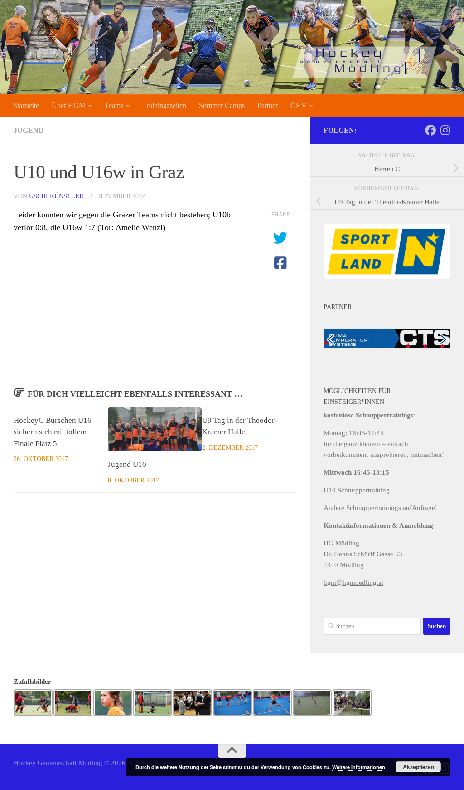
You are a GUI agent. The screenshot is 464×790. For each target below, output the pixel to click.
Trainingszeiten (164, 105)
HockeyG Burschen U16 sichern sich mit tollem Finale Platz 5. (53, 432)
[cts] (387, 338)
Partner (267, 105)
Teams (114, 105)
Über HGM (68, 105)
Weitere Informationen (358, 767)
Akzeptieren (418, 767)
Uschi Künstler (56, 196)
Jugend (29, 130)
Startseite (26, 105)
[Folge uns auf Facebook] (430, 130)
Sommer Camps (222, 105)
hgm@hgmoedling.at (353, 582)
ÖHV (298, 105)
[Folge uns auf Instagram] (445, 130)
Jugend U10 (127, 464)
